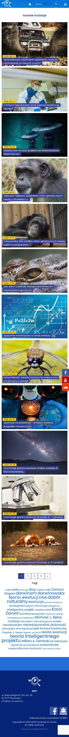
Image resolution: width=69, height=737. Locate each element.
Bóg (32, 589)
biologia (24, 589)
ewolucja (36, 601)
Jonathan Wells (42, 609)
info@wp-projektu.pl (12, 701)
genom (30, 605)
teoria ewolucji (54, 632)
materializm (28, 618)
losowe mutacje (54, 613)
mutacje (14, 621)
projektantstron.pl (39, 729)
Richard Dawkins (50, 628)
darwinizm (26, 593)
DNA (43, 597)
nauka (57, 621)
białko (15, 589)
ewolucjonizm (17, 605)
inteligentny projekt (20, 610)
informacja (41, 605)
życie (57, 648)
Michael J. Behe (48, 617)
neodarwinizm (12, 625)
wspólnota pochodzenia (25, 645)
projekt (34, 628)
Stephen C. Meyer (12, 632)
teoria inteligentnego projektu (30, 638)
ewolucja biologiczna (53, 602)
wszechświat (49, 645)
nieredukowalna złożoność (44, 624)
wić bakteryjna (58, 641)
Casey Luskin (43, 589)
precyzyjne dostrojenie (16, 628)
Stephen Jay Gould (32, 632)
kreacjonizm (38, 613)
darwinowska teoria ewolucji (37, 595)
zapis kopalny (48, 648)
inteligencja (54, 606)
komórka (25, 613)
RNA (64, 628)
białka (8, 589)
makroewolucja (14, 618)
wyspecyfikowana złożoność (25, 648)
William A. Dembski (35, 641)
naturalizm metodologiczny (36, 621)
